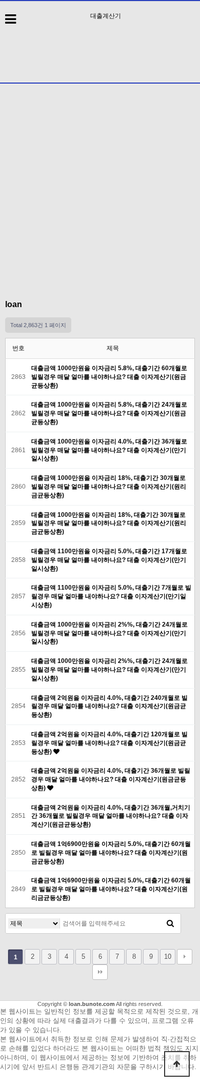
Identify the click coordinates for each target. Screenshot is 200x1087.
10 (167, 956)
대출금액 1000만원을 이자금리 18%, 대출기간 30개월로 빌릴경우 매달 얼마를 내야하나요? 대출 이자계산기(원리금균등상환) (108, 486)
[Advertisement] (100, 187)
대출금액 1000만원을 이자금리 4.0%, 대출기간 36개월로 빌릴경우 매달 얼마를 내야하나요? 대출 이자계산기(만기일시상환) (109, 450)
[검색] (170, 923)
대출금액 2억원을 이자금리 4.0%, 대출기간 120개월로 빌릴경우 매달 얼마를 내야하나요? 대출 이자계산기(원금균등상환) (109, 743)
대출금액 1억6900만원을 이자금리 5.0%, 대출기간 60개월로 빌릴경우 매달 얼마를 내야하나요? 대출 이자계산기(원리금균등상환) (111, 889)
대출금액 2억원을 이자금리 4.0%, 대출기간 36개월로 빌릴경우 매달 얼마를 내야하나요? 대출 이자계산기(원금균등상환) (110, 779)
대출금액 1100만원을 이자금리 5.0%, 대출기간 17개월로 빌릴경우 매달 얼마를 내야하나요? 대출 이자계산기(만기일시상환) (109, 560)
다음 (184, 956)
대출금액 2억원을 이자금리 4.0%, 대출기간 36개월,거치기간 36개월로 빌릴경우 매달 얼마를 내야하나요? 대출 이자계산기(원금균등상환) (110, 816)
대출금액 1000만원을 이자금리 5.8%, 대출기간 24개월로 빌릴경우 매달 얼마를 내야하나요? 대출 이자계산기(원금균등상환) (109, 413)
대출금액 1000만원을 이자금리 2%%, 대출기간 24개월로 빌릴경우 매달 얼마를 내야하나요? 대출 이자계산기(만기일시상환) (109, 633)
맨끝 (100, 972)
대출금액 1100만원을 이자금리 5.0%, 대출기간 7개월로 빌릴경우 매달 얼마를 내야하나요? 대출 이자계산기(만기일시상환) (111, 596)
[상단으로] (177, 1064)
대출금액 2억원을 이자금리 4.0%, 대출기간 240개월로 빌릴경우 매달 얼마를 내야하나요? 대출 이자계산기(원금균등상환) (109, 706)
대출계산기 (105, 15)
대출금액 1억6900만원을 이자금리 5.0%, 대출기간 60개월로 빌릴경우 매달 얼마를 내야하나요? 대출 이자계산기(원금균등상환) (111, 852)
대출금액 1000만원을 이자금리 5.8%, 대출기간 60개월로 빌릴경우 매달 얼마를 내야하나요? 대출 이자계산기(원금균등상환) (109, 377)
